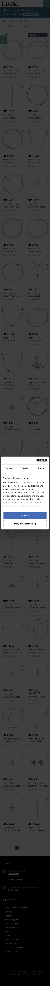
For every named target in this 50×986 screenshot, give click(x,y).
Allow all (25, 515)
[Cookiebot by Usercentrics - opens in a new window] (35, 460)
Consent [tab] (9, 468)
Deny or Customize (23, 524)
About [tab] (41, 468)
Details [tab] (25, 468)
